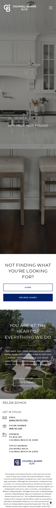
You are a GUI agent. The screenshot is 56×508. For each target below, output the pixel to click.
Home (28, 287)
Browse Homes (28, 297)
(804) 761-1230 (15, 428)
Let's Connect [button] (28, 382)
